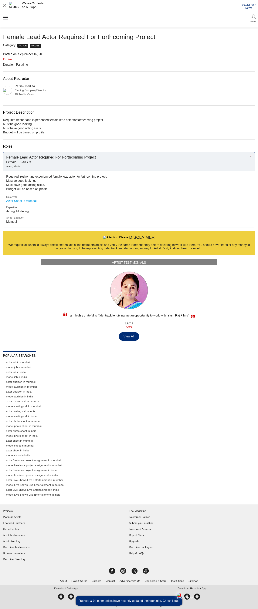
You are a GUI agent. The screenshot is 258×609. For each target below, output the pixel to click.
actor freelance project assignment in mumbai (33, 460)
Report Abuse (137, 535)
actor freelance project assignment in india (31, 470)
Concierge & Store (156, 580)
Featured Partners (14, 522)
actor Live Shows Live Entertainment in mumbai (34, 479)
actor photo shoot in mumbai (23, 421)
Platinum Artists (12, 516)
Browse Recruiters (14, 553)
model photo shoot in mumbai (24, 425)
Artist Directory (12, 541)
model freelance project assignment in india (32, 475)
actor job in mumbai (18, 362)
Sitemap (193, 580)
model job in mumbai (18, 367)
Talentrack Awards (140, 528)
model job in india (16, 376)
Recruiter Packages (140, 547)
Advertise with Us (130, 580)
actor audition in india (19, 391)
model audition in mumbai (21, 386)
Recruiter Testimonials (16, 547)
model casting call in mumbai (23, 406)
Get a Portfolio (11, 528)
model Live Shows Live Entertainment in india (33, 494)
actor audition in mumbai (21, 381)
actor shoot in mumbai (19, 440)
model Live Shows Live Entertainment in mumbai (35, 484)
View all (129, 336)
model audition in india (19, 396)
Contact (110, 580)
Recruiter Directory (14, 559)
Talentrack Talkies (139, 516)
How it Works (79, 580)
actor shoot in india (17, 450)
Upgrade (134, 541)
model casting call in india (21, 416)
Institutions (177, 580)
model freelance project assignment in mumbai (34, 465)
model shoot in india (18, 455)
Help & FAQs (136, 553)
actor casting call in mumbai (22, 401)
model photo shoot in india (22, 435)
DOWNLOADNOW (248, 7)
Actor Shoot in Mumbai (21, 200)
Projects (8, 510)
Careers (96, 580)
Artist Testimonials (14, 535)
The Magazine (137, 510)
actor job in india (16, 371)
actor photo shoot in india (21, 430)
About (63, 580)
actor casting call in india (20, 411)
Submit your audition (141, 522)
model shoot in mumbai (20, 445)
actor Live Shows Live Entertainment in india (32, 489)
